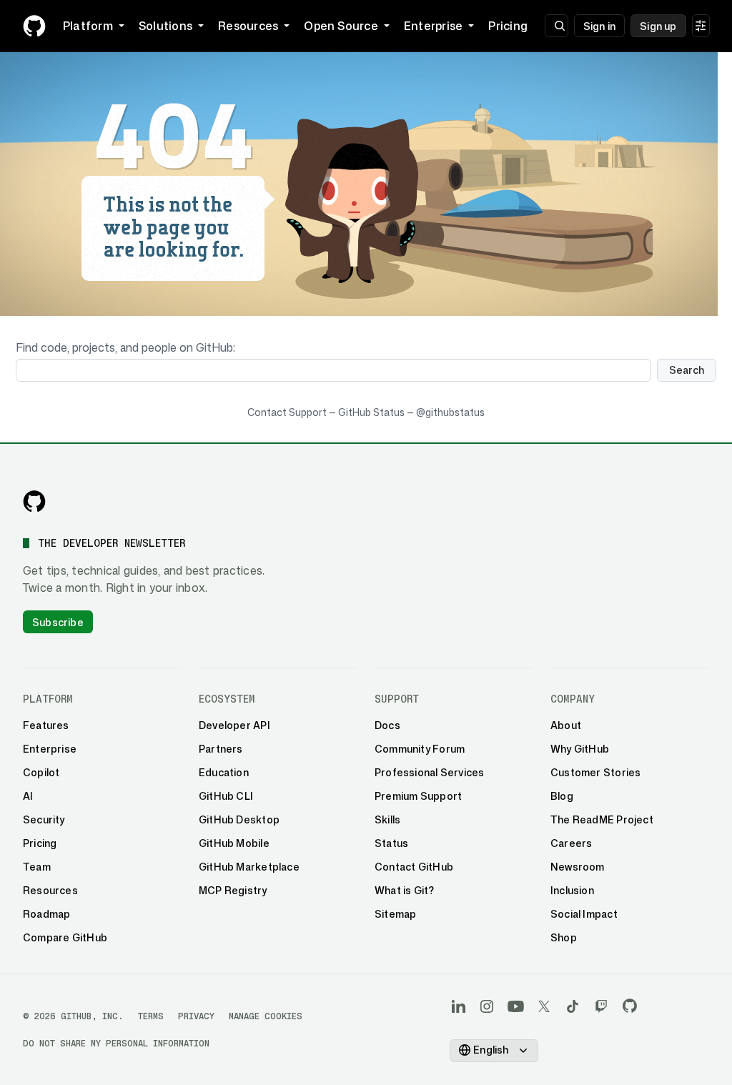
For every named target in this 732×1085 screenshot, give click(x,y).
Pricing (508, 26)
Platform (88, 26)
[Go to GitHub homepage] (34, 501)
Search (686, 370)
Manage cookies (265, 1016)
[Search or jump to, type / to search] (556, 25)
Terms (151, 1016)
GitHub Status (371, 412)
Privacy (196, 1016)
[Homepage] (34, 25)
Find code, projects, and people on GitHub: (125, 347)
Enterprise (433, 26)
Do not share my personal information (116, 1043)
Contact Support (287, 412)
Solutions (165, 26)
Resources (248, 26)
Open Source (341, 26)
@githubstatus (450, 412)
